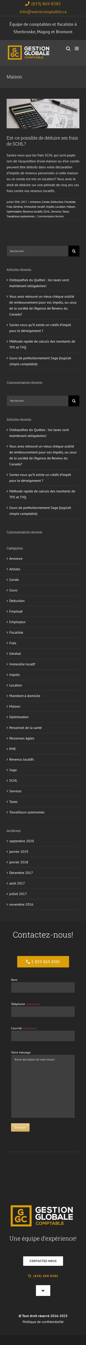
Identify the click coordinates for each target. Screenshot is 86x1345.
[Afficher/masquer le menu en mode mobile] (77, 48)
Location (60, 207)
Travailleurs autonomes (52, 104)
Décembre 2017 (21, 872)
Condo (46, 202)
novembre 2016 (21, 904)
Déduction (57, 202)
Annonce (35, 202)
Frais (9, 207)
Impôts (50, 207)
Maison (20, 99)
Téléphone (25, 1004)
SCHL (66, 99)
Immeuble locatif (34, 207)
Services (25, 104)
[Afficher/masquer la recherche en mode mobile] (68, 48)
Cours (13, 590)
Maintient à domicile (24, 696)
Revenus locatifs (52, 99)
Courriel (23, 1028)
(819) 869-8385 (46, 4)
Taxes (34, 104)
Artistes (14, 569)
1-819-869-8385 (45, 961)
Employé (15, 611)
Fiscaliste (69, 202)
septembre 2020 (21, 841)
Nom (14, 980)
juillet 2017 (18, 894)
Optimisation (33, 99)
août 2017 (17, 883)
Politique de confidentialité (43, 1321)
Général (18, 207)
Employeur (17, 622)
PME (12, 749)
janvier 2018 (18, 862)
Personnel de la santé (25, 727)
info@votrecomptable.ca (43, 12)
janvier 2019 (18, 851)
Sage (13, 770)
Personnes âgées (21, 738)
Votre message (20, 1052)
